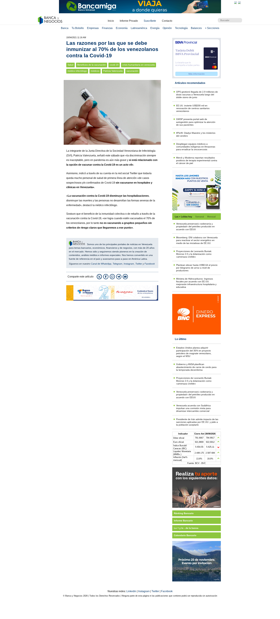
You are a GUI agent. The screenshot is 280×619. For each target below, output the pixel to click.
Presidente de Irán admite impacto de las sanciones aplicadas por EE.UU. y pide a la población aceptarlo (197, 422)
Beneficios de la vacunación (91, 65)
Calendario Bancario (185, 535)
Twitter (138, 263)
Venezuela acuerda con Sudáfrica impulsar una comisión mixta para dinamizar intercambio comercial (193, 408)
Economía (122, 28)
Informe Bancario (183, 520)
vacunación (132, 71)
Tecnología (181, 28)
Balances (196, 28)
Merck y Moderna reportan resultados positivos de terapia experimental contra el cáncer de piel (196, 160)
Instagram (129, 263)
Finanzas (107, 28)
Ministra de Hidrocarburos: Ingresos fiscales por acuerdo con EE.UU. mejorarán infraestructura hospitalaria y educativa (196, 282)
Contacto (167, 20)
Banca (64, 28)
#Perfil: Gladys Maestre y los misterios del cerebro (195, 134)
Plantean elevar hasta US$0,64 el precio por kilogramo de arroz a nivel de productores (196, 268)
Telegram (117, 263)
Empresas (93, 28)
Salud (70, 65)
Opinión (167, 28)
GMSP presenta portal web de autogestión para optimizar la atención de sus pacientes (195, 122)
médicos (95, 71)
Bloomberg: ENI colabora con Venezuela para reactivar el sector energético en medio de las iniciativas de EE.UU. (197, 240)
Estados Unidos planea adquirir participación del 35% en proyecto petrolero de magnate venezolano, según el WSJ (193, 351)
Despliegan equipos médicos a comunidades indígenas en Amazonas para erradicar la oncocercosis (195, 147)
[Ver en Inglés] (235, 2)
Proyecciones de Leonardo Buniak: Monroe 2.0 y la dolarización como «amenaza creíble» (194, 254)
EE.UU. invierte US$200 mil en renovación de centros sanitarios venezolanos (193, 108)
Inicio (111, 20)
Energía (154, 28)
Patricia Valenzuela (113, 71)
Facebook (150, 263)
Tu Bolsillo (78, 28)
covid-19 (114, 65)
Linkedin (131, 591)
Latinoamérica (139, 28)
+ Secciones (212, 28)
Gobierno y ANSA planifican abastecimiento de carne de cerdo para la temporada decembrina (196, 367)
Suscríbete (150, 20)
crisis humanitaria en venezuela (138, 65)
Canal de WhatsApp (101, 263)
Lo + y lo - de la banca (186, 528)
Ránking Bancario (184, 513)
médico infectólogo (77, 71)
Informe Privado (129, 20)
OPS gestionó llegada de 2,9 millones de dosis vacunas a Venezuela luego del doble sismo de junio (197, 94)
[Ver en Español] (239, 2)
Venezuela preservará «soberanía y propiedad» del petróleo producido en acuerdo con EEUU (195, 226)
